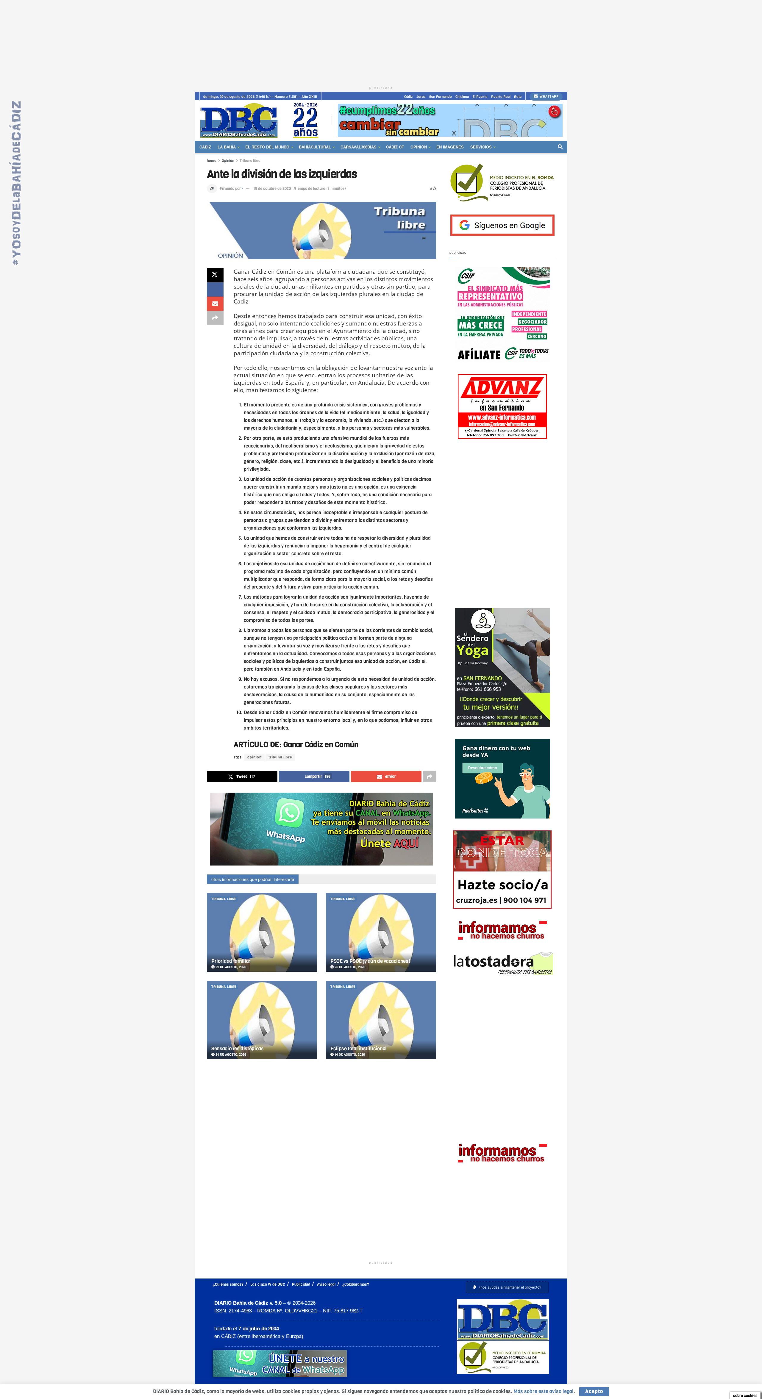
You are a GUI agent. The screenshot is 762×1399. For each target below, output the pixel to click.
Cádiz (408, 96)
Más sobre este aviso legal (543, 1391)
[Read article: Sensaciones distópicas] (262, 1020)
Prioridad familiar (231, 961)
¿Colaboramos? (355, 1284)
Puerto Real (500, 96)
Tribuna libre (250, 160)
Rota (517, 96)
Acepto (594, 1391)
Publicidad (301, 1284)
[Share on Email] (215, 304)
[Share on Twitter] (215, 275)
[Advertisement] (381, 41)
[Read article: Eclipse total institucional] (381, 1020)
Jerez (421, 96)
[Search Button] (560, 147)
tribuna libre (280, 757)
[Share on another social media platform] (215, 318)
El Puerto (480, 96)
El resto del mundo (267, 147)
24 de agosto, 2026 (230, 1054)
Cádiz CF (395, 147)
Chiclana (462, 96)
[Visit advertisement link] (450, 120)
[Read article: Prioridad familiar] (262, 932)
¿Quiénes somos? (228, 1284)
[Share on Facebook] (215, 289)
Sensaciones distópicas (237, 1048)
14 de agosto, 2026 (349, 1054)
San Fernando (440, 96)
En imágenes (450, 147)
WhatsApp (549, 96)
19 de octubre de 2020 (272, 188)
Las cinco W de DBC (267, 1284)
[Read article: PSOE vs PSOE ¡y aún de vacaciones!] (381, 932)
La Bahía (227, 147)
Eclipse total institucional (358, 1048)
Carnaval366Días (359, 147)
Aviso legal (326, 1284)
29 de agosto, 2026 (230, 967)
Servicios (481, 147)
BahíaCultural (315, 147)
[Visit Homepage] (261, 120)
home (211, 160)
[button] (507, 1287)
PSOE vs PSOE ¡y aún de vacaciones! (370, 961)
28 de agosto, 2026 (349, 967)
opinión (254, 757)
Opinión (418, 147)
